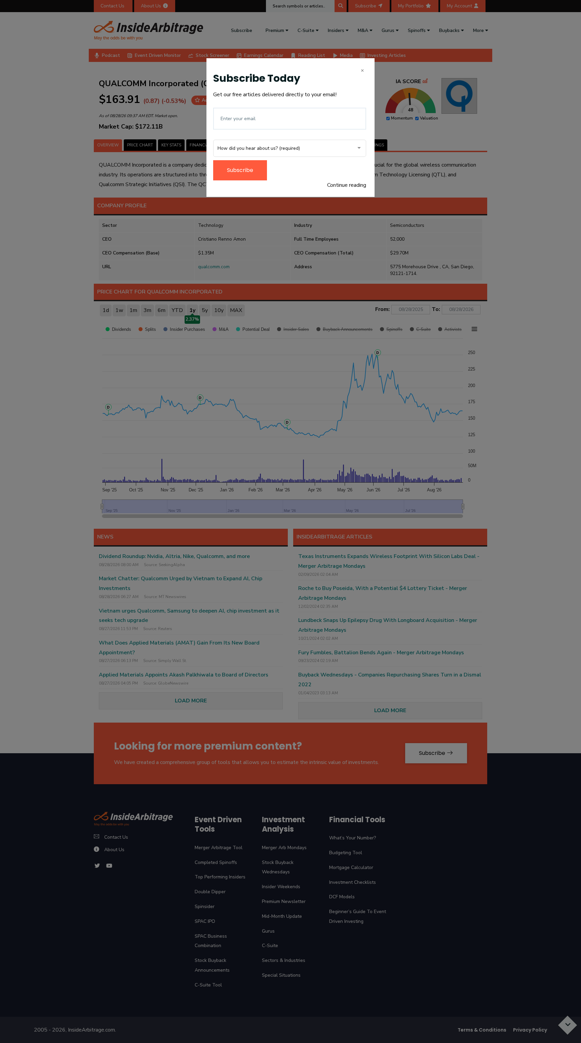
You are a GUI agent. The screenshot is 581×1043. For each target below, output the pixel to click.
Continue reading (346, 185)
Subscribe (240, 170)
